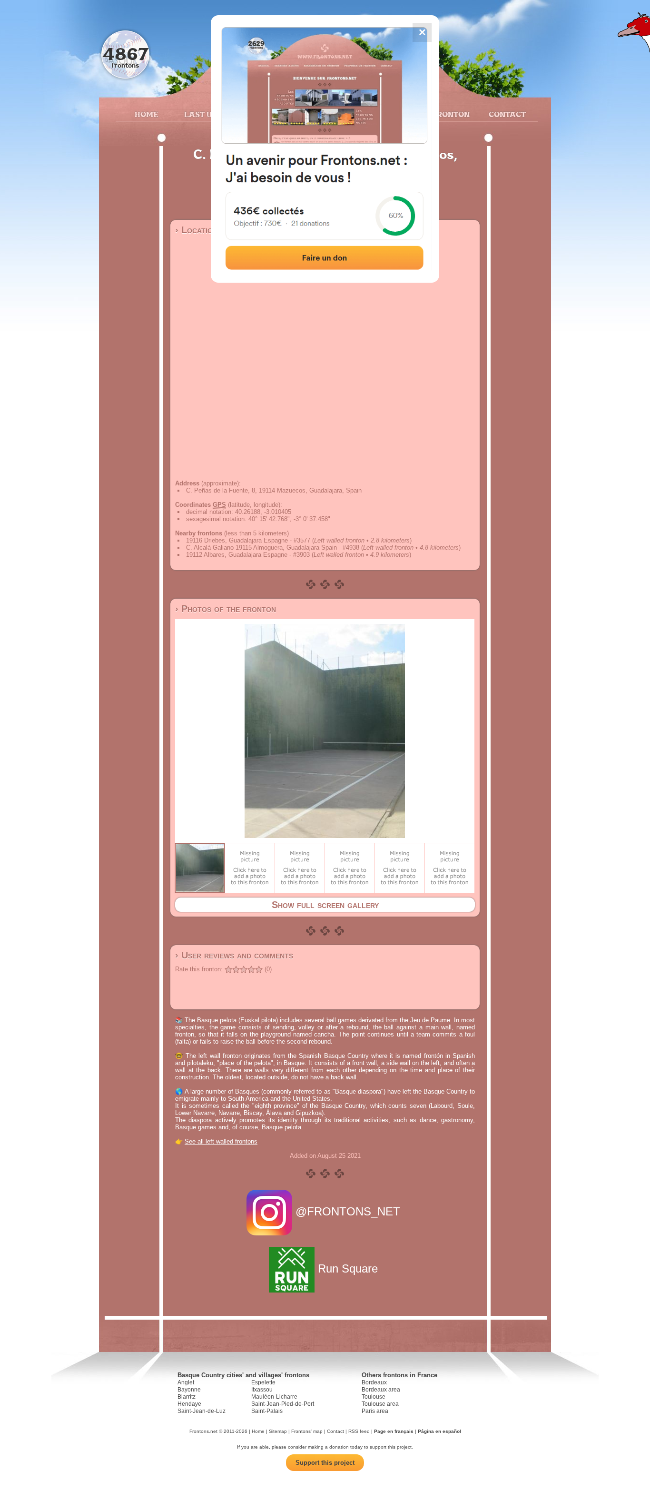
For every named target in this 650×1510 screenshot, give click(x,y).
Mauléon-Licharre (274, 1396)
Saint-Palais (267, 1411)
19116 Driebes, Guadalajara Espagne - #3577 (248, 540)
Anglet (185, 1382)
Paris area (375, 1411)
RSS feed (359, 1431)
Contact (506, 114)
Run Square (348, 1268)
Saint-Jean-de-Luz (201, 1411)
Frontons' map (307, 1431)
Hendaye (189, 1404)
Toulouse (373, 1396)
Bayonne (189, 1389)
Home (146, 114)
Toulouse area (380, 1404)
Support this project (325, 1462)
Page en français (394, 1431)
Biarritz (186, 1396)
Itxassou (262, 1389)
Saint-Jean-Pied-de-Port (282, 1404)
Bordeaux (374, 1382)
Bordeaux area (381, 1389)
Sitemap (278, 1431)
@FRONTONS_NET (348, 1211)
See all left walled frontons (221, 1141)
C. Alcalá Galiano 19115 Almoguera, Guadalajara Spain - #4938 (272, 547)
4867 (125, 53)
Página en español (439, 1431)
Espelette (263, 1382)
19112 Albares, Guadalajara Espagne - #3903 (248, 554)
